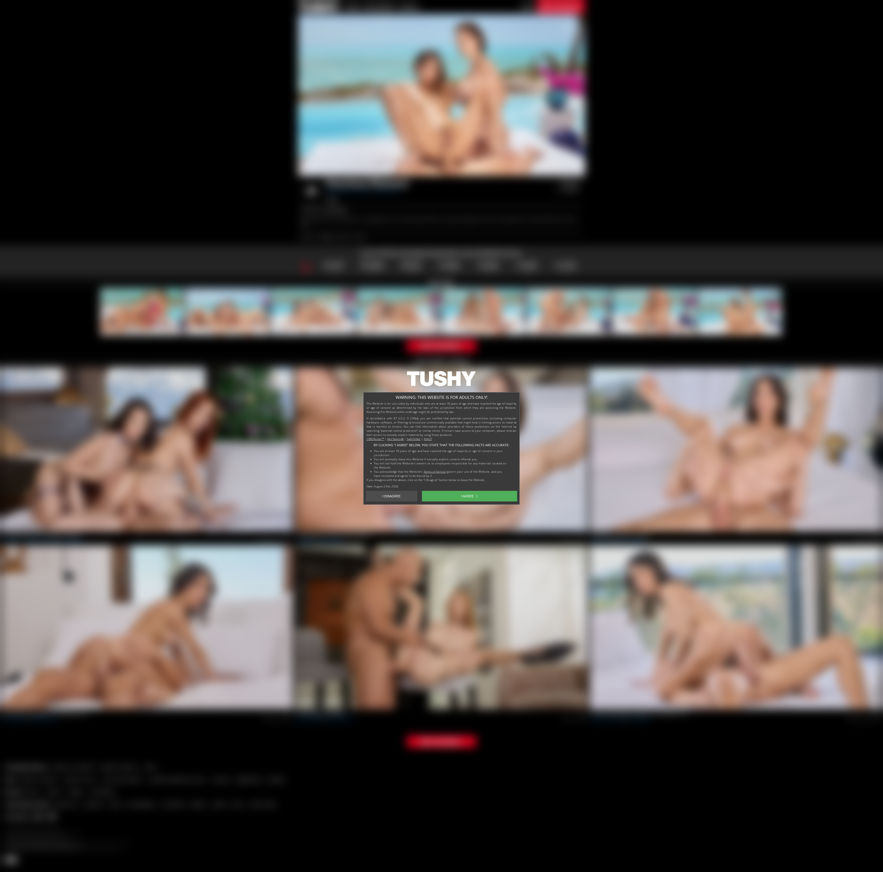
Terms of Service (435, 472)
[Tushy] (441, 380)
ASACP (428, 439)
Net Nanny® (395, 439)
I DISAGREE (391, 496)
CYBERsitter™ (375, 439)
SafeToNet (414, 439)
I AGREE (467, 496)
